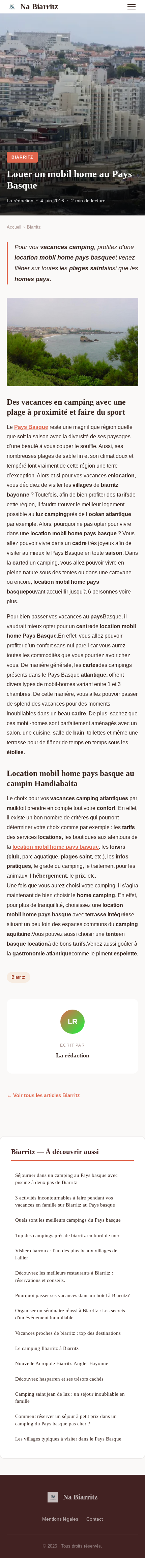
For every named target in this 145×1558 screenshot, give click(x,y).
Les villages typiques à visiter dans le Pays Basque (68, 1439)
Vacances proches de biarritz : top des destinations (68, 1333)
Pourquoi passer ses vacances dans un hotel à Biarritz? (72, 1295)
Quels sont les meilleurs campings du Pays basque (68, 1220)
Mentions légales (60, 1519)
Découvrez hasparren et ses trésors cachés (59, 1379)
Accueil (14, 227)
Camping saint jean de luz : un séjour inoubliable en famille (70, 1397)
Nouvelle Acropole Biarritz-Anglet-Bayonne (61, 1363)
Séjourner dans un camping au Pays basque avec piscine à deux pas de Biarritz (66, 1178)
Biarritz (22, 157)
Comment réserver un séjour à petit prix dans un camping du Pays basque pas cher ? (66, 1419)
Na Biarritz (39, 6)
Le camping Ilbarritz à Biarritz (47, 1348)
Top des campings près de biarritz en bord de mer (67, 1235)
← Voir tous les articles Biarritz (43, 1095)
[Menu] (131, 6)
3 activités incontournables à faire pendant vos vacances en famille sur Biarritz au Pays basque (65, 1201)
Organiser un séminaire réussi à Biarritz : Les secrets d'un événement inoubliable (70, 1314)
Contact (94, 1519)
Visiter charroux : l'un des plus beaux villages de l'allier (66, 1254)
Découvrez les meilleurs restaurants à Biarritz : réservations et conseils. (64, 1276)
